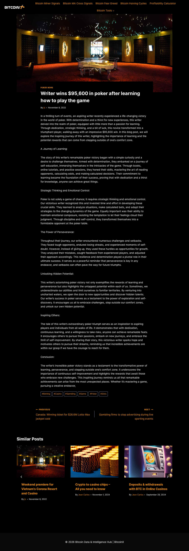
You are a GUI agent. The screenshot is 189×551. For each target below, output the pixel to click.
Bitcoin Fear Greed (107, 3)
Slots (103, 394)
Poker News (47, 87)
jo (44, 107)
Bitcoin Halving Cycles (133, 3)
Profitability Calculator (163, 3)
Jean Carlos (83, 495)
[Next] (167, 476)
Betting (46, 394)
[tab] (88, 510)
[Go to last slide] (21, 476)
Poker (93, 394)
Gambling (70, 394)
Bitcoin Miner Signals (47, 3)
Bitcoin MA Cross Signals (78, 3)
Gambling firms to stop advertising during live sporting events (126, 414)
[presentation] (41, 462)
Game (82, 394)
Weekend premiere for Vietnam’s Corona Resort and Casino (39, 489)
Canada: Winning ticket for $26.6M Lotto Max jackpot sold (63, 414)
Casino (58, 394)
